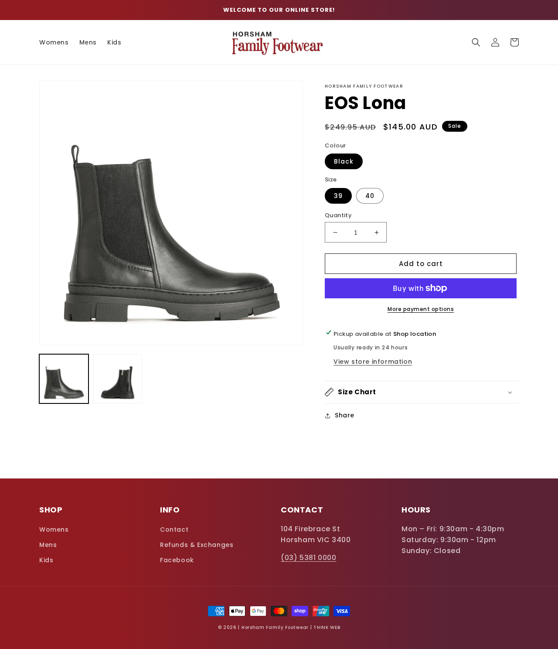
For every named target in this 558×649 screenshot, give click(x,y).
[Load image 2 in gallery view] (117, 378)
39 (338, 195)
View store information (372, 361)
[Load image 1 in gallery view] (63, 378)
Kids (46, 560)
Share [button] (344, 415)
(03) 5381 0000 (308, 558)
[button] (476, 42)
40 (369, 195)
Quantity (338, 215)
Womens (54, 529)
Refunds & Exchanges (196, 544)
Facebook (177, 560)
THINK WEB (326, 627)
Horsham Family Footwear (275, 627)
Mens (48, 544)
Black (344, 161)
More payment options (421, 309)
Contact (174, 529)
